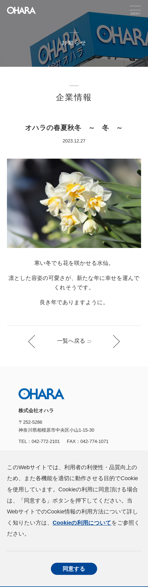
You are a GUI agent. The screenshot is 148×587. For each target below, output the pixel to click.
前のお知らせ (34, 341)
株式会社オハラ (21, 10)
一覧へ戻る (71, 341)
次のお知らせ (113, 341)
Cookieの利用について (82, 523)
